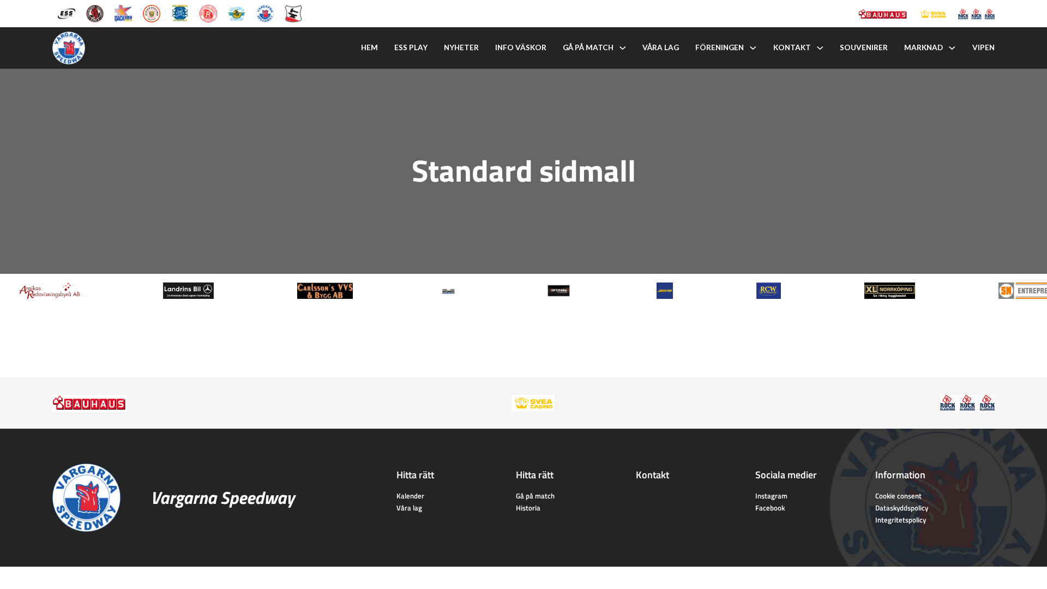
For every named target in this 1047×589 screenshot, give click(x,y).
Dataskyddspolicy (901, 507)
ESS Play (411, 47)
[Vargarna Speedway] (265, 12)
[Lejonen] (151, 12)
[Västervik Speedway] (236, 12)
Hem (369, 47)
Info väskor (520, 47)
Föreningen (719, 47)
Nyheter (461, 47)
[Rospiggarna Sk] (208, 12)
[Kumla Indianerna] (95, 12)
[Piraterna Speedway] (180, 12)
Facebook (770, 507)
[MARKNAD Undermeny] (952, 48)
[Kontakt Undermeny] (820, 48)
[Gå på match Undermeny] (623, 48)
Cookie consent (898, 495)
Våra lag (660, 47)
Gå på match (588, 47)
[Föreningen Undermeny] (753, 48)
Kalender (410, 495)
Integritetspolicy (900, 519)
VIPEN (983, 47)
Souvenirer (864, 47)
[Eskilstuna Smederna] (293, 12)
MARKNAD (923, 47)
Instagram (771, 495)
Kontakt (792, 47)
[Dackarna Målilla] (123, 12)
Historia (528, 507)
